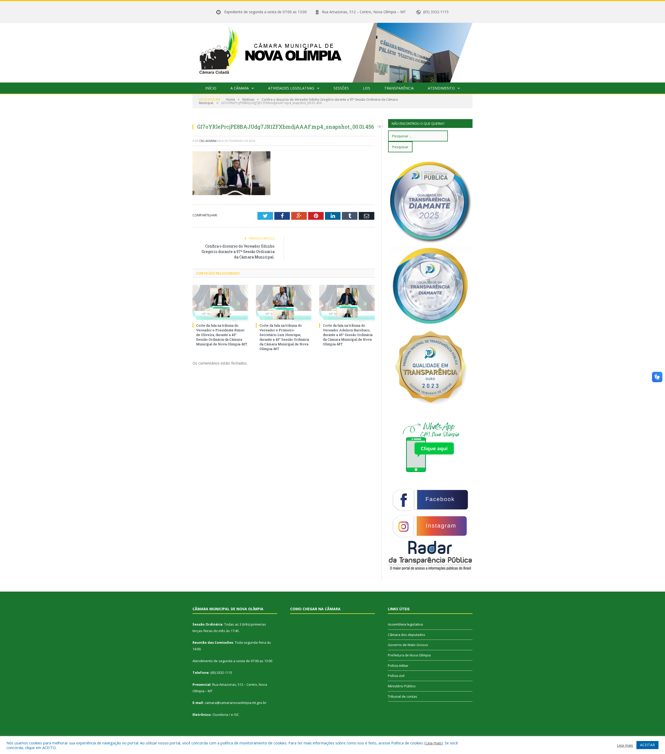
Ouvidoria (220, 714)
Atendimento (441, 88)
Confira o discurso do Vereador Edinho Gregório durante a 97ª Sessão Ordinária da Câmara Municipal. (238, 251)
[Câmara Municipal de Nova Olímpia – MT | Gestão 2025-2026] (332, 51)
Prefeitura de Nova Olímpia (409, 655)
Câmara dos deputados (406, 634)
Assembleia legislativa (405, 624)
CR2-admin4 (207, 141)
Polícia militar (398, 665)
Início (210, 88)
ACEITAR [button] (647, 744)
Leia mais (433, 743)
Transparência (399, 88)
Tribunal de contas (402, 696)
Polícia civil (396, 675)
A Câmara (239, 88)
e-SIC (235, 714)
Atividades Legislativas (291, 88)
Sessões (341, 88)
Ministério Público (402, 686)
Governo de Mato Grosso (408, 644)
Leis (366, 88)
